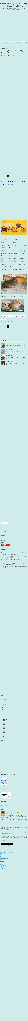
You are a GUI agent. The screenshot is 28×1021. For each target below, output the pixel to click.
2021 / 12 (5, 719)
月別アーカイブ (4, 704)
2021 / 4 (4, 728)
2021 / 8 (4, 724)
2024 (3, 711)
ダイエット (2, 851)
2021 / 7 (4, 725)
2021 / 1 (4, 732)
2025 (3, 709)
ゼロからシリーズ (4, 865)
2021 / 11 (5, 720)
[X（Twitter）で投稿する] (8, 176)
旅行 (1, 862)
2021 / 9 (4, 723)
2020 (3, 734)
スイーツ (2, 861)
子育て (1, 854)
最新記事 (3, 549)
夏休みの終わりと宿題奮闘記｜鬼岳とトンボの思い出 (16, 345)
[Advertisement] (14, 26)
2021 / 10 (5, 721)
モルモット (5, 55)
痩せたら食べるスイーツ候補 (7, 852)
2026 (3, 707)
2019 (3, 736)
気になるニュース (4, 858)
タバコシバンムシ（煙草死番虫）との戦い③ (14, 351)
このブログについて (5, 845)
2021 (3, 717)
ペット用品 (2, 868)
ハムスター (2, 866)
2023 (3, 713)
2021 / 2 (4, 731)
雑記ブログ (12, 55)
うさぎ (1, 864)
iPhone (1, 856)
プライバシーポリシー (5, 531)
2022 (3, 715)
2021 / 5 (4, 727)
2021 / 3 (4, 730)
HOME (1, 849)
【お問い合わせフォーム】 (6, 805)
